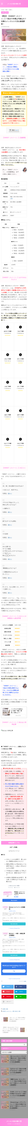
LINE (11, 198)
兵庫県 (4, 1009)
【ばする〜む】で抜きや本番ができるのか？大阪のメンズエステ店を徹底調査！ (18, 1070)
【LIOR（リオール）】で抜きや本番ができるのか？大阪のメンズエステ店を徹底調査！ (18, 1093)
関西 (7, 1009)
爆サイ (10, 493)
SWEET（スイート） (7, 1011)
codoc (25, 981)
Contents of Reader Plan (15, 928)
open (16, 130)
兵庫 (13, 1011)
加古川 (16, 1011)
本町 (19, 1011)
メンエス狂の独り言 (14, 4)
